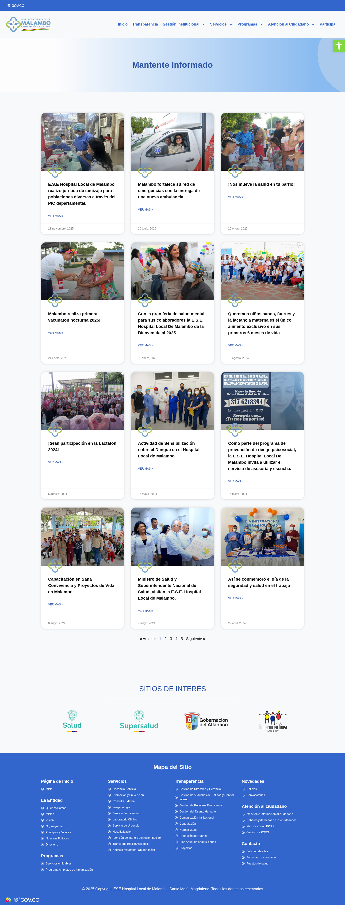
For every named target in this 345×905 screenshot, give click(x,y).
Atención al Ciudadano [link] (288, 24)
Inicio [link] (123, 24)
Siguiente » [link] (195, 639)
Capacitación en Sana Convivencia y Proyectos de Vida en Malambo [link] (81, 585)
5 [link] (182, 639)
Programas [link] (247, 24)
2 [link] (166, 639)
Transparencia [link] (145, 24)
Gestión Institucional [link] (181, 24)
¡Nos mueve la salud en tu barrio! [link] (261, 184)
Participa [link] (327, 24)
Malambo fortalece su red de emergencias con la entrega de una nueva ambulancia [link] (169, 190)
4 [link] (176, 639)
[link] (339, 46)
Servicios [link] (218, 24)
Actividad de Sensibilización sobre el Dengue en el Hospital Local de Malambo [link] (168, 449)
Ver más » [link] (55, 216)
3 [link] (171, 639)
